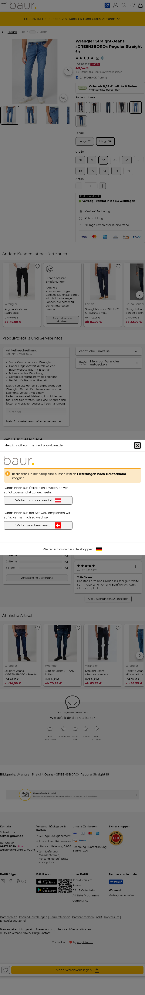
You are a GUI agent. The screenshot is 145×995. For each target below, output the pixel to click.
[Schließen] (137, 445)
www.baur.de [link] (69, 549)
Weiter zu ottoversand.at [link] (34, 500)
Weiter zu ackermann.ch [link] (33, 525)
